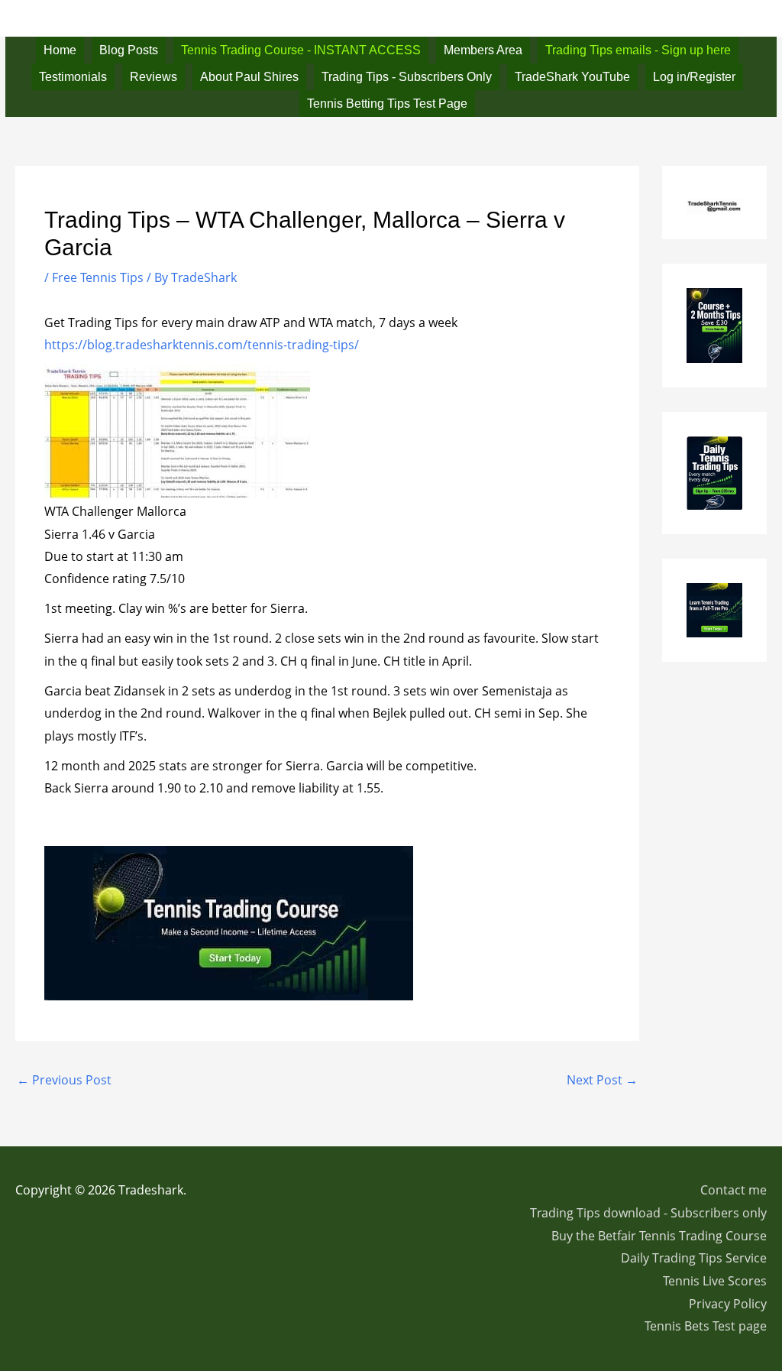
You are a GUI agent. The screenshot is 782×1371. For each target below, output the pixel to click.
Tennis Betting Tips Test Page (387, 103)
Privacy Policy (728, 1303)
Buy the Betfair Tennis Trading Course (659, 1235)
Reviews (153, 76)
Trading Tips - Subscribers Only (407, 76)
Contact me (733, 1189)
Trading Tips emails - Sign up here (638, 50)
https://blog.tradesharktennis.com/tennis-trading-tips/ (201, 344)
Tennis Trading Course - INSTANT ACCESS (301, 50)
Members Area (483, 50)
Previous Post (64, 1079)
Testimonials (73, 76)
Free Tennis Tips (98, 277)
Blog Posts (128, 50)
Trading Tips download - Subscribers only (648, 1212)
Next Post (602, 1079)
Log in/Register (694, 76)
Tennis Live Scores (715, 1280)
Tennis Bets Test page (706, 1326)
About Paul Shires (249, 76)
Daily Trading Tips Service (694, 1257)
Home (60, 50)
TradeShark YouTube (572, 76)
